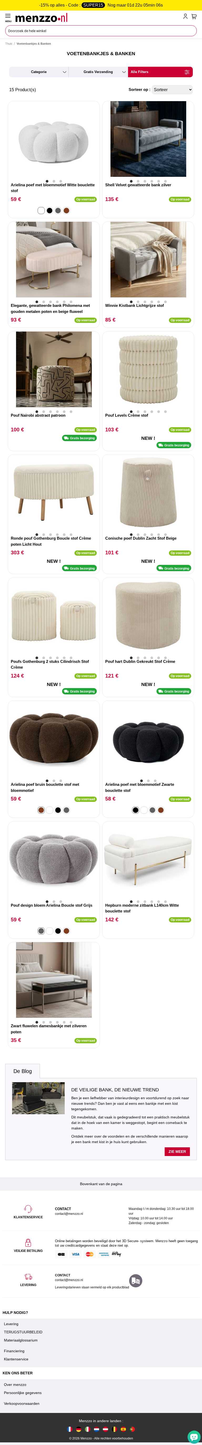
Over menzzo (15, 1384)
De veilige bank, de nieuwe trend (115, 1089)
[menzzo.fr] (70, 1429)
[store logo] (98, 17)
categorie (39, 72)
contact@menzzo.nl (69, 1280)
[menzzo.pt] (132, 1429)
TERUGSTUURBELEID (23, 1332)
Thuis (8, 43)
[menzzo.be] (114, 1429)
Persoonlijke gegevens (23, 1393)
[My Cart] (194, 16)
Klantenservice (16, 1359)
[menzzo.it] (88, 1429)
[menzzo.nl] (96, 1429)
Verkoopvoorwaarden (21, 1403)
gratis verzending (98, 72)
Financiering (14, 1351)
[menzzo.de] (79, 1429)
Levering (11, 1324)
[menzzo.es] (123, 1429)
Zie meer (177, 1151)
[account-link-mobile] (186, 17)
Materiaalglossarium (21, 1340)
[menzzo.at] (105, 1429)
